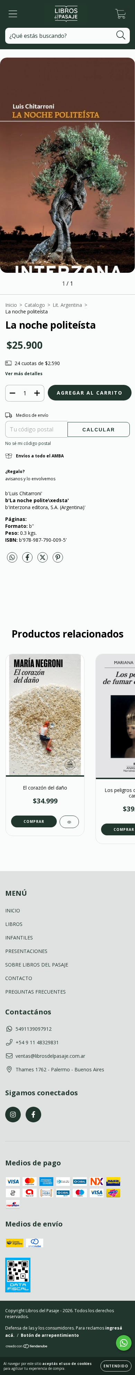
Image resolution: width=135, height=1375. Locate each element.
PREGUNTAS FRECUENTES (35, 991)
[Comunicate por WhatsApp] (124, 1343)
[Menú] (13, 14)
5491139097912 (34, 1029)
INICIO (12, 910)
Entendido (116, 1366)
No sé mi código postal (28, 443)
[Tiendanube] (26, 1347)
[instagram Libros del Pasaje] (13, 1114)
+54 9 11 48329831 (37, 1042)
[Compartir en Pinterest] (58, 560)
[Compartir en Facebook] (28, 560)
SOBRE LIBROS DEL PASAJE (36, 964)
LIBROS (13, 924)
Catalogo (35, 305)
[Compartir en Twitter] (43, 560)
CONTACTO (18, 978)
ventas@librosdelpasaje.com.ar (50, 1056)
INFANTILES (19, 937)
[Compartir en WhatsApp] (12, 557)
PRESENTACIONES (26, 951)
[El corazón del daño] (69, 822)
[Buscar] (121, 35)
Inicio (11, 305)
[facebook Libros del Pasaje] (33, 1114)
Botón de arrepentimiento (50, 1335)
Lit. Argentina (67, 305)
